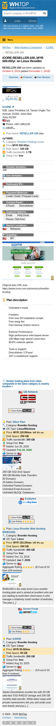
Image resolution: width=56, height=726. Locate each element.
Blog (16, 722)
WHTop (6, 47)
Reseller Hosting (26, 142)
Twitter (10, 722)
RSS (33, 722)
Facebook (5, 722)
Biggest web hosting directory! (22, 8)
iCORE (50, 47)
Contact (6, 717)
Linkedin (27, 722)
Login (17, 20)
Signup (32, 20)
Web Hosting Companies (28, 47)
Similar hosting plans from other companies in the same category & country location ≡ (25, 384)
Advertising (20, 717)
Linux (41, 142)
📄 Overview (12, 77)
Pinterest (22, 722)
